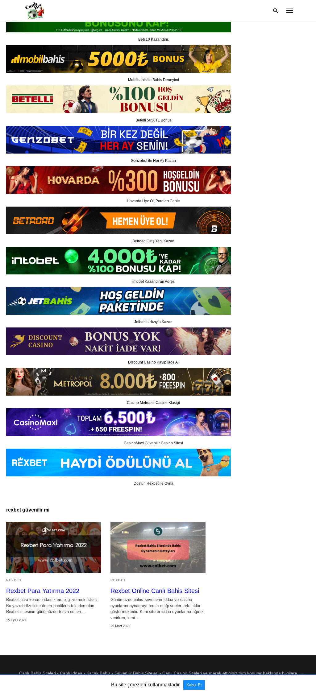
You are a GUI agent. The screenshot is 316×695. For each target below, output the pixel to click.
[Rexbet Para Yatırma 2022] (53, 547)
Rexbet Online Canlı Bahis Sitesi (154, 590)
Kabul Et (194, 685)
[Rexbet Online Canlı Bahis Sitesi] (158, 547)
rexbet (14, 580)
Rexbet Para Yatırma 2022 (42, 590)
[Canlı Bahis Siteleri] (34, 10)
